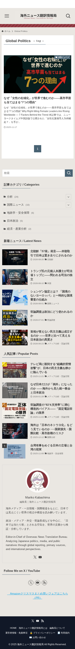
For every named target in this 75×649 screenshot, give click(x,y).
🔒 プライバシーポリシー (42, 633)
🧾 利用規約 (63, 633)
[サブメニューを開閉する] (68, 197)
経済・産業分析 (19, 228)
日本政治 (15, 220)
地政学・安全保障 (20, 212)
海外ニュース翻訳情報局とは (33, 628)
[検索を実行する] (69, 173)
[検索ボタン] (68, 16)
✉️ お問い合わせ (37, 637)
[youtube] (40, 557)
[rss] (44, 582)
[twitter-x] (35, 557)
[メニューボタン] (7, 16)
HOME (13, 628)
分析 (12, 196)
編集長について (57, 628)
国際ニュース (18, 204)
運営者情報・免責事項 (16, 633)
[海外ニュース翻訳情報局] (37, 16)
